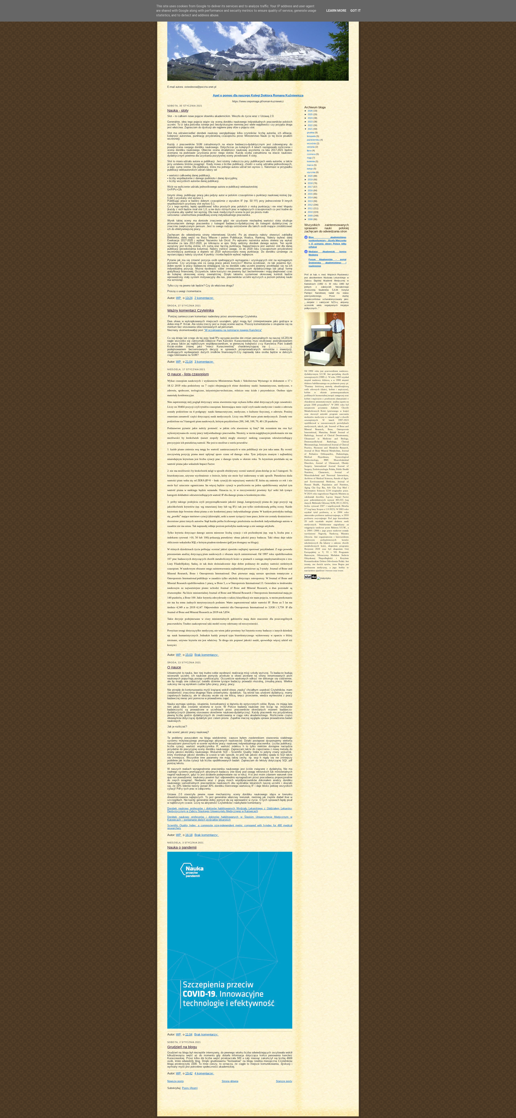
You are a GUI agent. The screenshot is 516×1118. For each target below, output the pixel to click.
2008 (310, 219)
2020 (310, 176)
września (311, 143)
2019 (310, 179)
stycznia (311, 172)
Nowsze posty (175, 1081)
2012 (310, 205)
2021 (310, 129)
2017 (310, 187)
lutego (310, 168)
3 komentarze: (204, 361)
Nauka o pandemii (182, 847)
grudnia (311, 132)
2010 (310, 212)
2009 (310, 215)
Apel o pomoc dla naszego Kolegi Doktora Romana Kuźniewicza (258, 95)
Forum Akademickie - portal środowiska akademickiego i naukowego (327, 262)
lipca (309, 150)
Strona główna (230, 1081)
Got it (355, 11)
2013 (310, 201)
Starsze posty (284, 1081)
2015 (310, 194)
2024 (310, 118)
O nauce (174, 667)
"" (233, 330)
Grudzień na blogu (182, 1047)
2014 (310, 197)
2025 (310, 114)
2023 (310, 121)
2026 (310, 111)
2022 (310, 125)
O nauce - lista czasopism (188, 374)
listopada (311, 136)
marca (310, 165)
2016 (310, 190)
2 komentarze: (204, 298)
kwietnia (311, 161)
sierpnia (311, 147)
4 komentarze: (204, 1073)
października (313, 140)
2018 (310, 183)
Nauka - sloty (177, 111)
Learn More (336, 11)
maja (309, 158)
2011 (310, 208)
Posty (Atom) (190, 1088)
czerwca (311, 154)
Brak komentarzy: (207, 654)
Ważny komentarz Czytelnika (190, 310)
